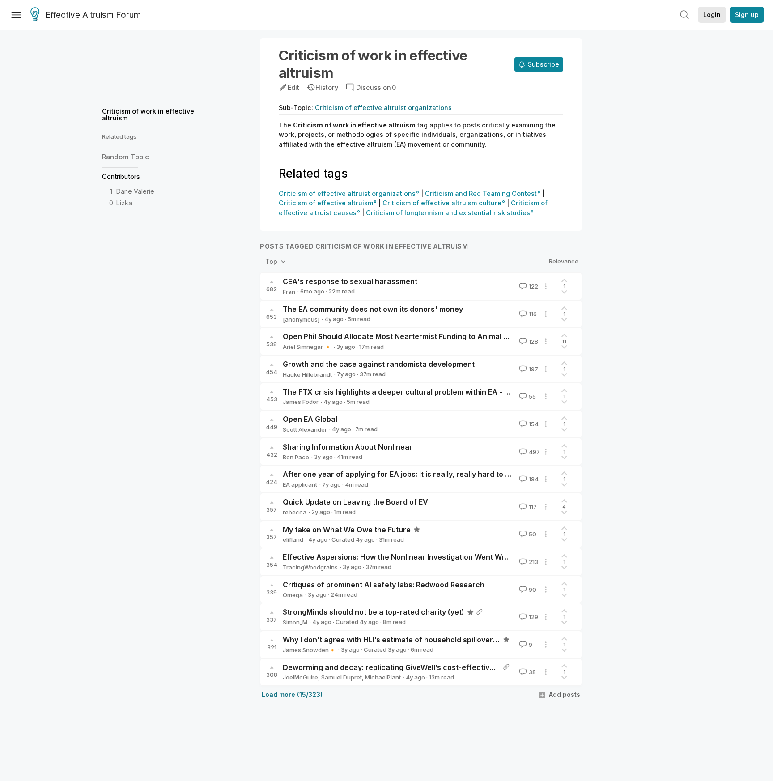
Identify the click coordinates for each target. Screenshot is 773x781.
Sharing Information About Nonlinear (347, 446)
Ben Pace (296, 457)
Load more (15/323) (292, 694)
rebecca (294, 512)
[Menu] (16, 14)
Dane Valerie (135, 191)
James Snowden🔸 (309, 650)
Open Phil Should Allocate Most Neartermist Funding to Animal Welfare (407, 336)
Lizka (124, 203)
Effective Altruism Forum (93, 15)
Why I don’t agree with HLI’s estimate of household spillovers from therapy (414, 639)
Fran (289, 291)
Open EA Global (310, 419)
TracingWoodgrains (310, 567)
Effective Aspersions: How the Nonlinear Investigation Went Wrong (400, 556)
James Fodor (301, 401)
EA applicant (300, 484)
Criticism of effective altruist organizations (383, 107)
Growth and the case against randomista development (379, 364)
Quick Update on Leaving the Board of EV (355, 501)
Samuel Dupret (341, 677)
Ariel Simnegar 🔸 (307, 346)
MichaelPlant (383, 677)
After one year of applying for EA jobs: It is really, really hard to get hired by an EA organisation (449, 474)
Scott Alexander (305, 429)
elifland (293, 539)
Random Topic (125, 156)
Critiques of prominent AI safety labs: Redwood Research (383, 584)
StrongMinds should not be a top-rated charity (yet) (373, 611)
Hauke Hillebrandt (307, 374)
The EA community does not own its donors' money (373, 309)
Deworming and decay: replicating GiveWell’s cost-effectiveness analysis (412, 667)
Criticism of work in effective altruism (148, 114)
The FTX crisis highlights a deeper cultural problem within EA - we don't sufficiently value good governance (472, 391)
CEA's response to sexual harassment (350, 281)
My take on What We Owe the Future (347, 529)
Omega (293, 594)
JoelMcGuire (300, 677)
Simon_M (295, 622)
